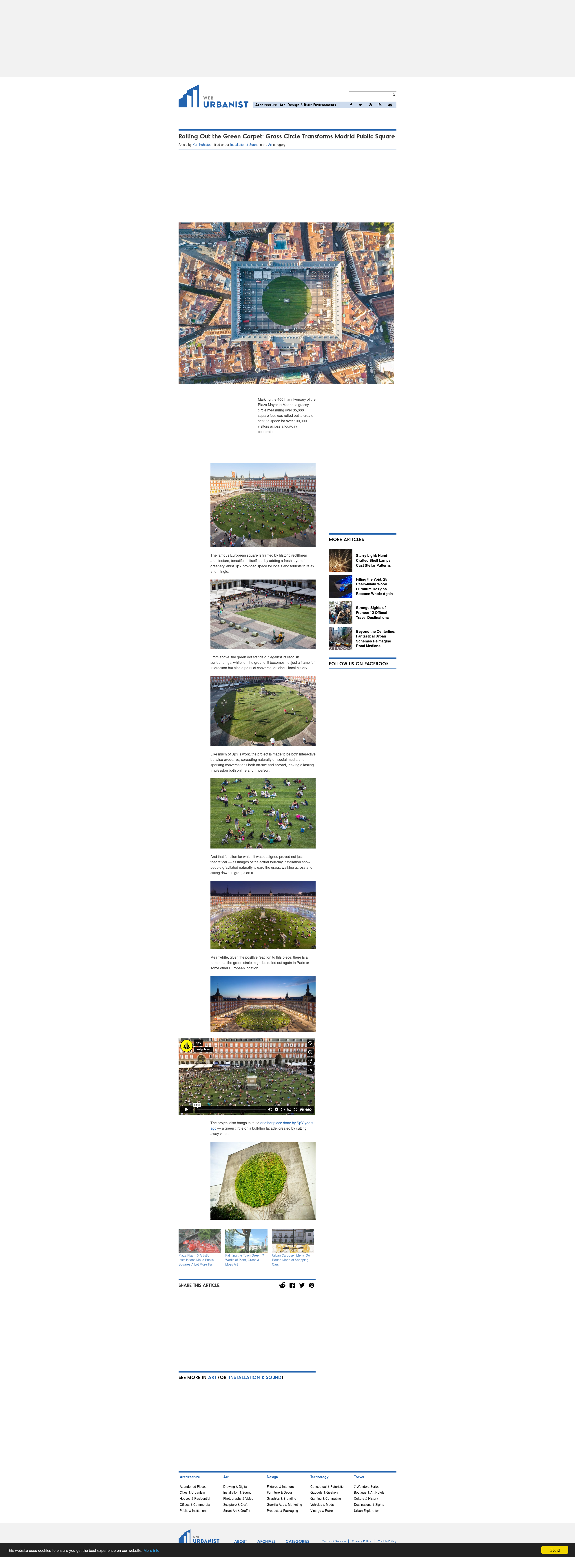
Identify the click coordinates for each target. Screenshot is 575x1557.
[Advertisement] (287, 38)
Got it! (555, 1550)
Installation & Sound (244, 144)
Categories (297, 1541)
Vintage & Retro (321, 1510)
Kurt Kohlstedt (202, 144)
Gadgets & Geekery (324, 1492)
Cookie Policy (387, 1541)
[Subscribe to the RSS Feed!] (380, 104)
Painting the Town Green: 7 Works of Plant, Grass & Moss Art (244, 1259)
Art (282, 104)
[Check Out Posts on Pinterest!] (370, 104)
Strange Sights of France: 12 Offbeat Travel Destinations (372, 612)
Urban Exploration (367, 1510)
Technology (319, 1477)
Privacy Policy (361, 1541)
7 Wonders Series (366, 1486)
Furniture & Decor (279, 1492)
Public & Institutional (194, 1510)
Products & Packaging (282, 1510)
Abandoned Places (193, 1486)
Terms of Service (334, 1541)
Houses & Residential (195, 1498)
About (240, 1541)
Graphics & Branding (281, 1498)
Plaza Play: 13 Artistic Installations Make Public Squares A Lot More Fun (196, 1259)
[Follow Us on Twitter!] (360, 104)
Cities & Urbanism (192, 1492)
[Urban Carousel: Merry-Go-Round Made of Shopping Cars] (293, 1241)
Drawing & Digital (235, 1486)
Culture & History (366, 1498)
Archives (266, 1541)
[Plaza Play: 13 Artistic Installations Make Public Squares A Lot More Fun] (200, 1241)
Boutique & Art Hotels (369, 1492)
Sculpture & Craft (235, 1504)
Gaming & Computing (325, 1498)
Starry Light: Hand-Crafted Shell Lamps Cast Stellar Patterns (373, 560)
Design (293, 104)
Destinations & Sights (369, 1504)
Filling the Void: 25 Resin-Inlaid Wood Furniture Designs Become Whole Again (374, 586)
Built (308, 104)
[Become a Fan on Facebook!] (351, 104)
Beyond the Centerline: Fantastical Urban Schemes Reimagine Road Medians (375, 639)
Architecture (266, 104)
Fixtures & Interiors (280, 1486)
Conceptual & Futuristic (326, 1486)
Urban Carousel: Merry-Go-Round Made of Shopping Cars (291, 1259)
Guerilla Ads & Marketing (284, 1504)
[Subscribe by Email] (390, 104)
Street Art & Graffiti (236, 1510)
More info (151, 1550)
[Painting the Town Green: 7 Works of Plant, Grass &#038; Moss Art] (246, 1241)
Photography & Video (238, 1498)
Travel (359, 1477)
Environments (324, 104)
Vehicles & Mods (322, 1504)
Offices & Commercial (195, 1504)
